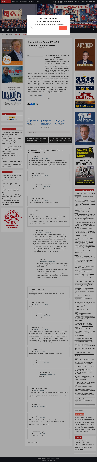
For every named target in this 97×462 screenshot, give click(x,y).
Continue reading (48, 32)
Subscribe (63, 28)
